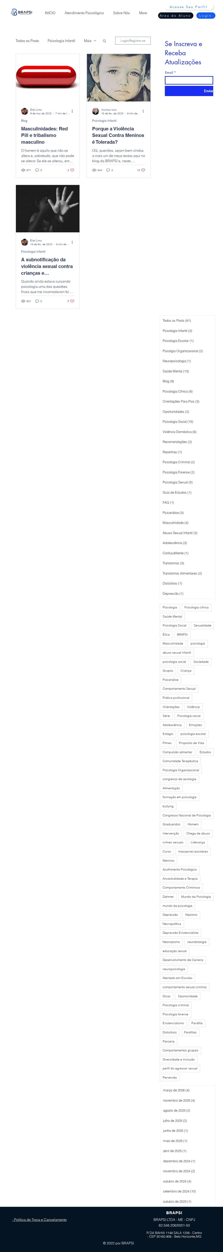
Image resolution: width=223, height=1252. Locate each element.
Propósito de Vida (191, 743)
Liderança (198, 842)
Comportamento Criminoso (181, 887)
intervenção (171, 833)
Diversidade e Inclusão (179, 1059)
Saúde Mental (172, 616)
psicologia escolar (193, 734)
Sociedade (201, 662)
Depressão (170, 915)
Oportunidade (188, 996)
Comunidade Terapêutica (180, 761)
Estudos (205, 752)
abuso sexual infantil (177, 652)
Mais (87, 40)
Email (169, 72)
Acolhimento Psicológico (180, 869)
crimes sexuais (173, 842)
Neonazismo (171, 942)
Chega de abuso (198, 833)
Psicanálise (170, 680)
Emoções (195, 725)
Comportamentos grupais (180, 1050)
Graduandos (171, 824)
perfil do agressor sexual (180, 1068)
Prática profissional (176, 698)
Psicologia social (189, 716)
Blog (24, 121)
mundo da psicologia (177, 906)
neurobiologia (196, 942)
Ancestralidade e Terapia (180, 879)
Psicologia (170, 607)
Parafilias (190, 1032)
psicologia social (174, 662)
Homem (193, 824)
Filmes (167, 743)
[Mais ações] (73, 111)
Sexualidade (202, 625)
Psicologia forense (175, 1014)
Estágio (168, 734)
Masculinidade (173, 643)
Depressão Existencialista (180, 933)
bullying (168, 806)
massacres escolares (193, 851)
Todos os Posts (27, 40)
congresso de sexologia (179, 779)
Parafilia (197, 1023)
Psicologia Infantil (61, 40)
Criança (186, 671)
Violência (193, 707)
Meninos (168, 860)
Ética (166, 634)
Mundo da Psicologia (196, 897)
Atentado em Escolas (177, 978)
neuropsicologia (174, 969)
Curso (167, 851)
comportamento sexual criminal (184, 987)
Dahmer (168, 897)
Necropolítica (172, 924)
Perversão (170, 1077)
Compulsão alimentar (177, 752)
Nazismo (191, 915)
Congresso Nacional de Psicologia (187, 815)
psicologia (198, 643)
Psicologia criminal (176, 1005)
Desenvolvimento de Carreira (183, 960)
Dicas (167, 996)
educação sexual (175, 951)
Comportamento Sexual (179, 689)
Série (166, 716)
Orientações (171, 707)
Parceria (168, 1041)
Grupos (168, 671)
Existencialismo (173, 1023)
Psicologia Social (174, 625)
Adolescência (172, 725)
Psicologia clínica (196, 607)
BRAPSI (182, 634)
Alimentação (171, 788)
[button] (104, 41)
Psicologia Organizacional (181, 770)
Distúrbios (170, 1032)
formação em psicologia (179, 797)
